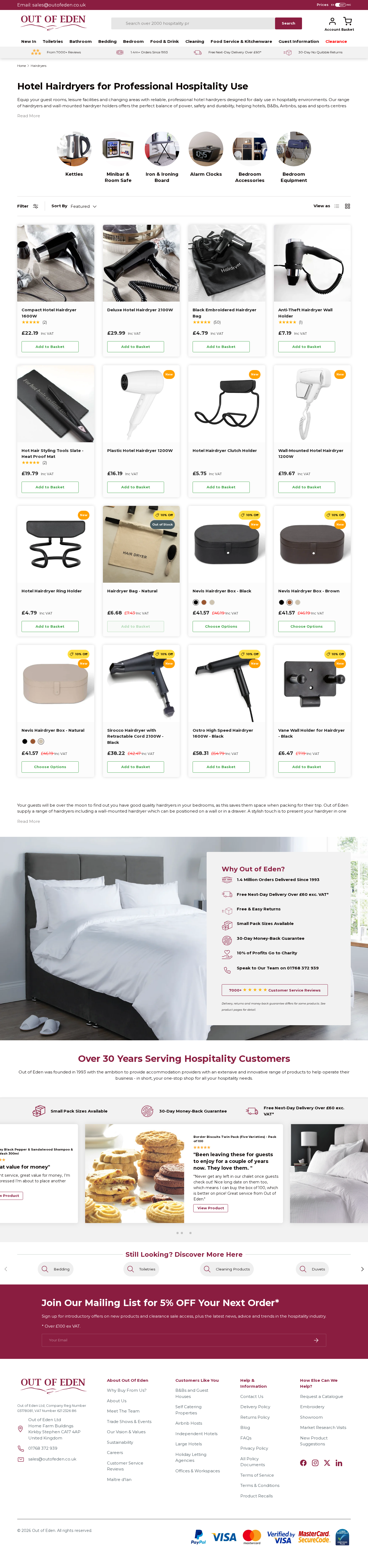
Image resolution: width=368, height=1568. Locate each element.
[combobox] (193, 23)
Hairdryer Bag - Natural (132, 590)
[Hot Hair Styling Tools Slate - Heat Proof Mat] (55, 403)
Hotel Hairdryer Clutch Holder (225, 450)
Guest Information (299, 41)
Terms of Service (257, 1475)
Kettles (74, 174)
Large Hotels (188, 1443)
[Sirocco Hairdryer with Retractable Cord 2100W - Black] (141, 683)
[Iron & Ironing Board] (162, 149)
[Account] (332, 21)
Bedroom (133, 41)
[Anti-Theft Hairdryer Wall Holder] (312, 263)
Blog (245, 1427)
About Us (116, 1400)
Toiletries (53, 41)
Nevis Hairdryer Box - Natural (53, 730)
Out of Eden (43, 1530)
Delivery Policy (255, 1406)
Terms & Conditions (259, 1485)
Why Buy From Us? (127, 1390)
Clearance (336, 41)
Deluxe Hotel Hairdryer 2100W (140, 309)
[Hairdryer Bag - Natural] (141, 544)
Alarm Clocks (206, 174)
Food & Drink (164, 41)
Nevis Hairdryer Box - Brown (308, 590)
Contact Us (251, 1396)
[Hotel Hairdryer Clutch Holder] (226, 403)
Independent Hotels (196, 1433)
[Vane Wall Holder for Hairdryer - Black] (312, 683)
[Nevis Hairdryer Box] (226, 544)
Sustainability (120, 1442)
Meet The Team (123, 1411)
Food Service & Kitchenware (241, 41)
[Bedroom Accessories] (249, 149)
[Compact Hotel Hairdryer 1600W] (55, 263)
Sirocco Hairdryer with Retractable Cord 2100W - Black (135, 736)
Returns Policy (255, 1417)
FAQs (245, 1438)
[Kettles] (74, 149)
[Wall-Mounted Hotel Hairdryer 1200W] (312, 403)
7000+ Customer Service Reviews (275, 990)
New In (28, 41)
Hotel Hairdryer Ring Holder (52, 590)
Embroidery (312, 1406)
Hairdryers (38, 65)
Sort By (59, 205)
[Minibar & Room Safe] (118, 149)
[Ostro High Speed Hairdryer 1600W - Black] (226, 683)
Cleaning (194, 41)
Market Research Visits (323, 1427)
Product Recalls (256, 1495)
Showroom (311, 1417)
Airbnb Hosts (188, 1423)
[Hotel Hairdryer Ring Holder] (55, 544)
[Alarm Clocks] (206, 149)
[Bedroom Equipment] (293, 149)
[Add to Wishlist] (86, 347)
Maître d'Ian (119, 1479)
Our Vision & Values (126, 1431)
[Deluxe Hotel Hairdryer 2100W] (141, 263)
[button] (347, 21)
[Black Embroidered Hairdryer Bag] (226, 263)
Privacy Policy (254, 1448)
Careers (115, 1452)
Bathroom (81, 41)
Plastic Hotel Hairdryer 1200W (140, 450)
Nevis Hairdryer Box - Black (222, 590)
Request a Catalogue (321, 1396)
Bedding (107, 41)
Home (21, 65)
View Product (210, 1199)
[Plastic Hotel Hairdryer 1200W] (141, 403)
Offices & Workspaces (197, 1470)
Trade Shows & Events (129, 1421)
